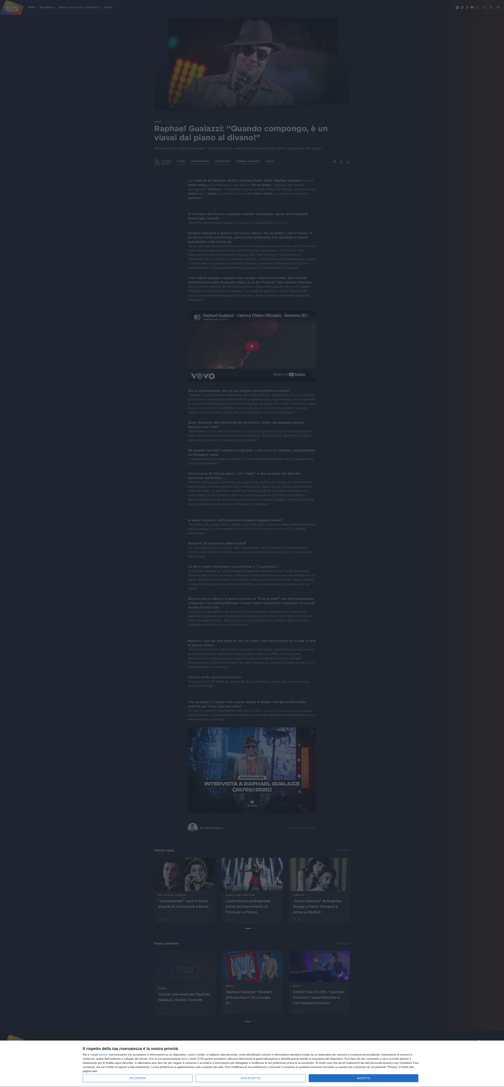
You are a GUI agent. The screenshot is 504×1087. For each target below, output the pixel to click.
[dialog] (252, 1064)
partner (103, 1054)
